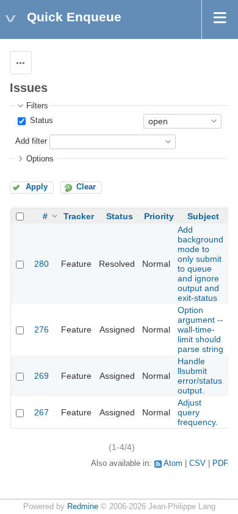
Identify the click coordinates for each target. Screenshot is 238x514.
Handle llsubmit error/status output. (200, 375)
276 (41, 329)
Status (40, 120)
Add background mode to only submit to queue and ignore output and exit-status (200, 264)
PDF (220, 463)
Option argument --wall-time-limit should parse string (200, 329)
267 (41, 412)
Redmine (82, 506)
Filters (37, 106)
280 (41, 264)
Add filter (31, 141)
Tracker (78, 216)
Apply (37, 187)
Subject (203, 216)
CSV (197, 463)
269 (41, 376)
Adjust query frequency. (198, 412)
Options (40, 159)
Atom (173, 463)
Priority (159, 216)
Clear (86, 187)
